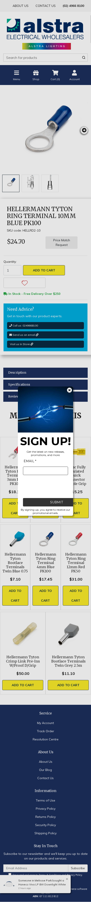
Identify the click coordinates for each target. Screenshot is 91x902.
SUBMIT (56, 502)
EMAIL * (30, 461)
